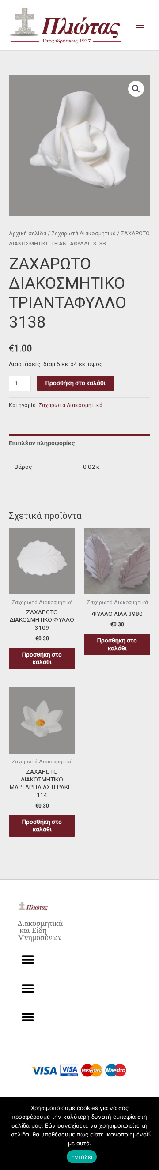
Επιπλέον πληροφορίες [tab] (42, 442)
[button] (136, 89)
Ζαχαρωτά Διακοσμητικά (83, 233)
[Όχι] (148, 1133)
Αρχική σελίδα (27, 233)
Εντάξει (82, 1156)
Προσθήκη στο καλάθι (75, 382)
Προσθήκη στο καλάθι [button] (42, 658)
